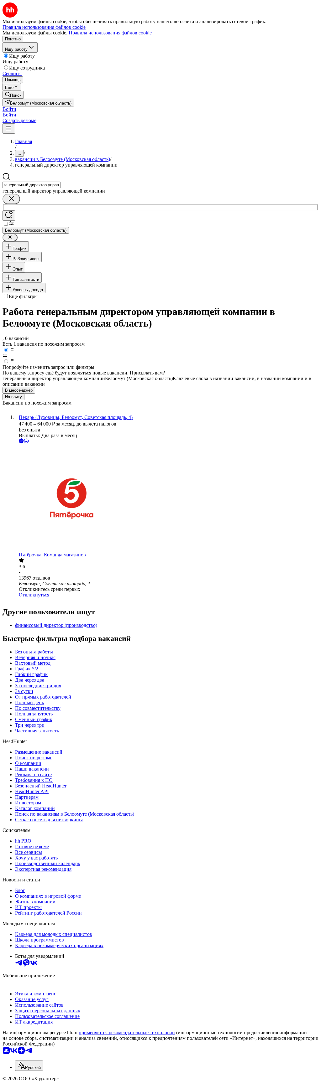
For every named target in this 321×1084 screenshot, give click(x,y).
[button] (9, 109)
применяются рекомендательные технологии (127, 1032)
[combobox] (32, 185)
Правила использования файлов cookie (110, 32)
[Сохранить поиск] (9, 215)
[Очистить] (11, 199)
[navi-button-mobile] (9, 128)
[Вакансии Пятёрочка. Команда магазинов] (167, 498)
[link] (13, 95)
